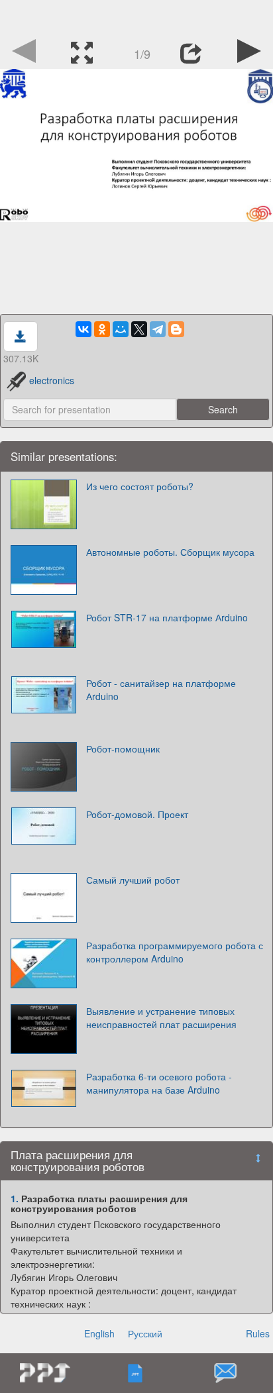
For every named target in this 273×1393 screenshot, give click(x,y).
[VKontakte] (83, 329)
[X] (139, 329)
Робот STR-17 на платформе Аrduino (167, 617)
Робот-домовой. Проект (137, 814)
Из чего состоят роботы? (139, 486)
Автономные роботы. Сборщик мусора (170, 551)
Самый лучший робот (133, 879)
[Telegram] (158, 329)
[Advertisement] (136, 16)
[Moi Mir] (121, 329)
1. (15, 1198)
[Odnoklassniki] (102, 329)
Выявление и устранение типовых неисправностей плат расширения (161, 1017)
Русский (145, 1333)
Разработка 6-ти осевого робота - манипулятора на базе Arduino (159, 1083)
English (99, 1333)
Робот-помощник (123, 748)
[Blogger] (176, 329)
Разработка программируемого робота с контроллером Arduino (174, 952)
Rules (258, 1333)
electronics (51, 380)
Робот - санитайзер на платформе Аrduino (161, 689)
